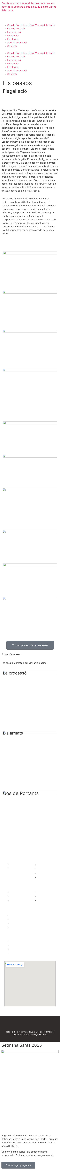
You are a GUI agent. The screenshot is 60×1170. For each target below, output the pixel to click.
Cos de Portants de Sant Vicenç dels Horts (31, 25)
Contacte (12, 46)
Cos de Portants (16, 28)
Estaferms (12, 39)
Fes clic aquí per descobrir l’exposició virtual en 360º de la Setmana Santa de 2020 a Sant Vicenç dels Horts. (28, 7)
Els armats (13, 35)
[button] (30, 49)
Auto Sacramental (17, 42)
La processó (14, 32)
